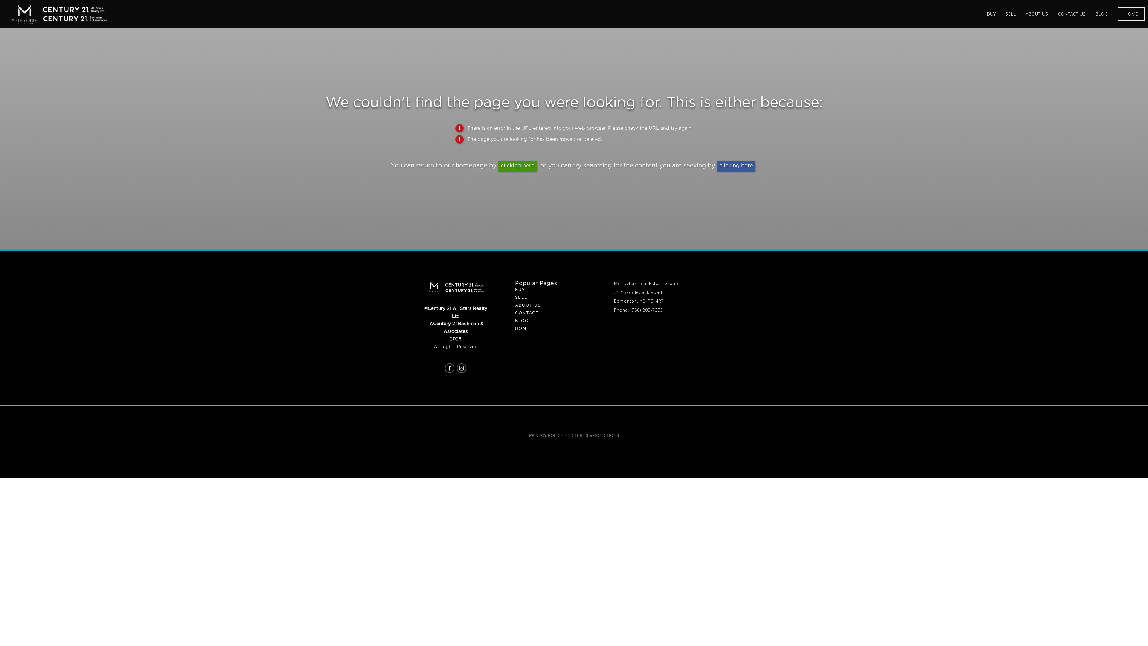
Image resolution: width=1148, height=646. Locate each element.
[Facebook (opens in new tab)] (449, 368)
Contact (527, 313)
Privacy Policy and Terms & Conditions (574, 436)
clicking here (518, 166)
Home (1131, 14)
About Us (528, 305)
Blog (1102, 14)
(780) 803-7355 (647, 310)
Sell (521, 298)
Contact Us (1072, 14)
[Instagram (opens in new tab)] (461, 368)
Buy (520, 290)
